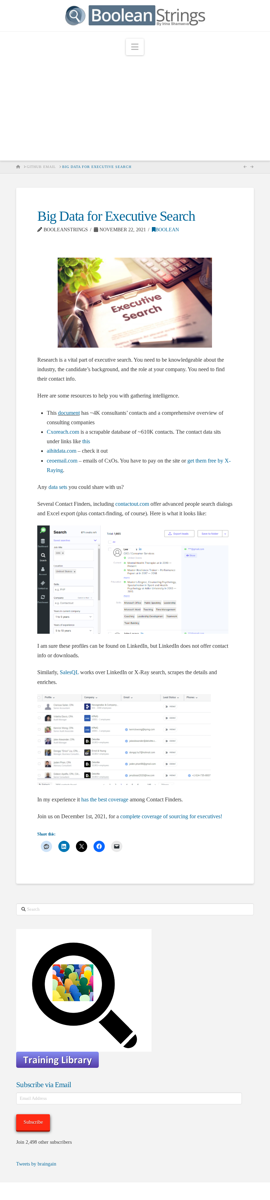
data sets (58, 487)
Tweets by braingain (36, 1164)
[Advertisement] (135, 108)
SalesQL (69, 672)
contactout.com (132, 504)
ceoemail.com (62, 461)
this (86, 441)
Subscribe (33, 1122)
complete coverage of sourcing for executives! (171, 816)
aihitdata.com (61, 451)
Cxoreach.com (63, 432)
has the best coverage (104, 799)
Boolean (167, 229)
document (69, 413)
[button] (135, 47)
